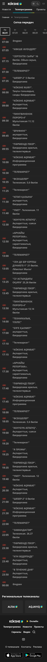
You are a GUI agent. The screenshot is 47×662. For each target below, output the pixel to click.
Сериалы (16, 632)
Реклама (37, 646)
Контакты (26, 646)
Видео (26, 632)
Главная (5, 17)
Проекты (39, 626)
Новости (6, 9)
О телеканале (12, 646)
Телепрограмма (23, 9)
